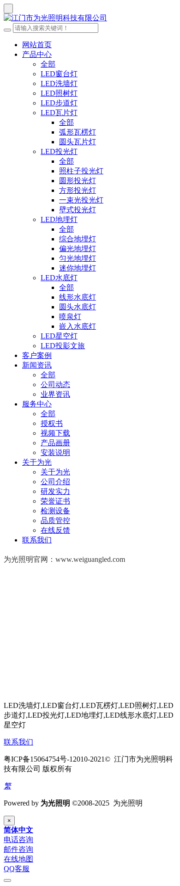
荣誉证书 (55, 501)
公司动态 (55, 384)
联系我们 (37, 540)
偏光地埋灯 (77, 248)
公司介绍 (55, 482)
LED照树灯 (59, 93)
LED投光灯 (59, 151)
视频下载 (55, 433)
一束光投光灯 (81, 200)
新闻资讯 (37, 365)
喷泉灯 (70, 316)
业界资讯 (55, 394)
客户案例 (37, 355)
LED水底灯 (59, 278)
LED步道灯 (59, 103)
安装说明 (55, 452)
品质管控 (55, 520)
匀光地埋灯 (77, 258)
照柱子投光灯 (81, 171)
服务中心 (37, 404)
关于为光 (37, 462)
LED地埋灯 (59, 219)
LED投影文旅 (63, 346)
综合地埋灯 (77, 239)
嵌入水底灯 (77, 326)
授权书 (52, 423)
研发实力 (55, 491)
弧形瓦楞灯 (77, 132)
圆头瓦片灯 (77, 142)
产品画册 (55, 443)
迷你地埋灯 (77, 268)
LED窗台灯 (59, 74)
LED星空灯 (59, 336)
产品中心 (37, 54)
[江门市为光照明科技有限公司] (90, 18)
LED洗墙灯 (59, 83)
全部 (48, 64)
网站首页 (37, 45)
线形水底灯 (77, 297)
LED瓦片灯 (59, 113)
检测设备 (55, 511)
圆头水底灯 (77, 307)
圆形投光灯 (77, 181)
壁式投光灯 (77, 210)
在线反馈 (55, 530)
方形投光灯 (77, 190)
